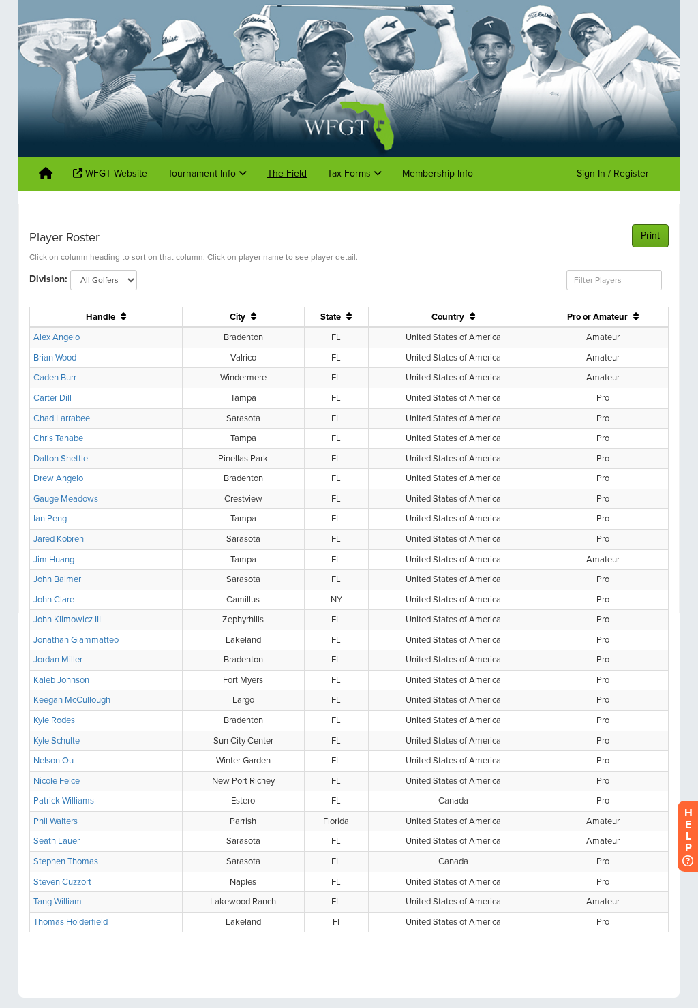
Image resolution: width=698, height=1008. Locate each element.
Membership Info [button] (437, 173)
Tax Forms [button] (350, 173)
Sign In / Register (613, 173)
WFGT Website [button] (114, 173)
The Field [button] (287, 173)
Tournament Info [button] (203, 173)
